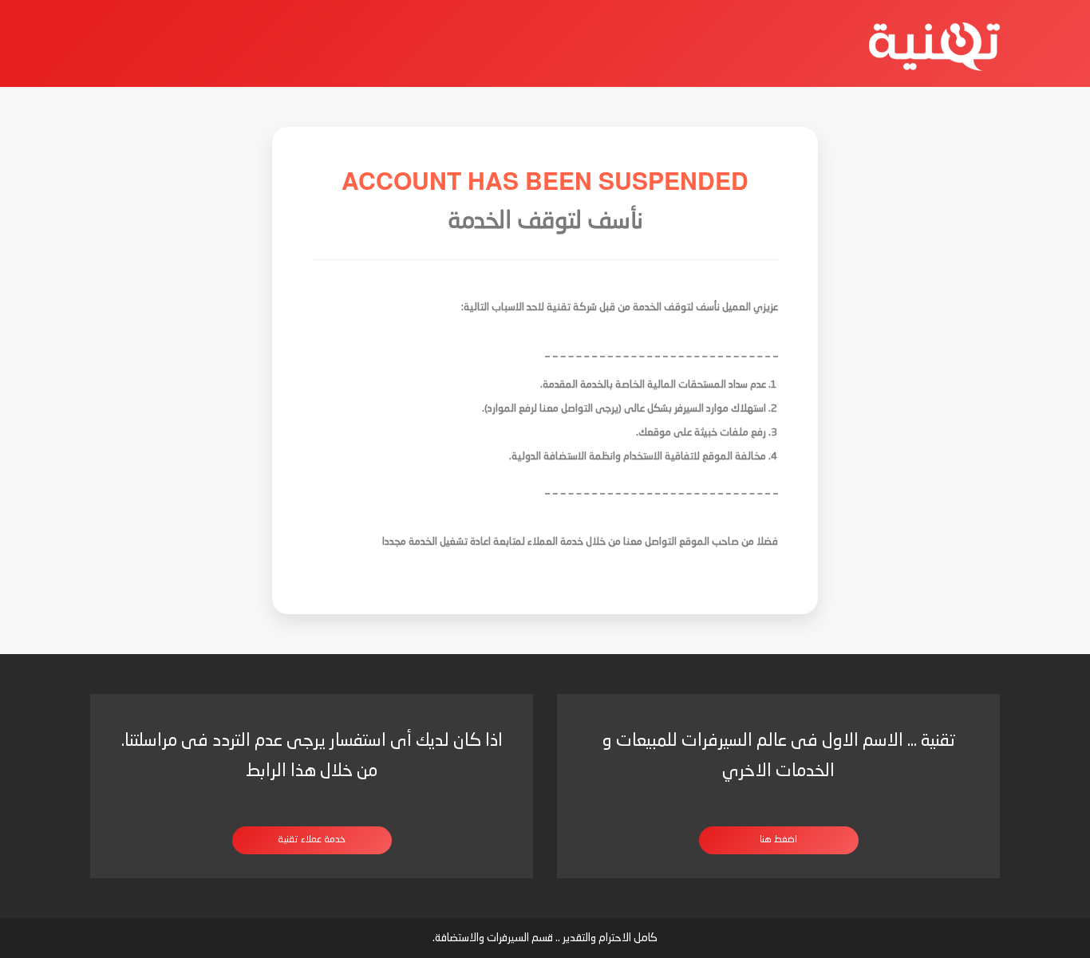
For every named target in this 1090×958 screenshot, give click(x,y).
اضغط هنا (778, 840)
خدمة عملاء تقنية (312, 840)
